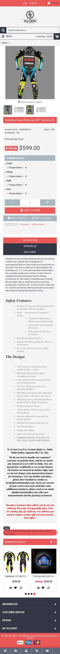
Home (4, 43)
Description (30, 240)
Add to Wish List (19, 218)
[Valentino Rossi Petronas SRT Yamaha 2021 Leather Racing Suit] (30, 72)
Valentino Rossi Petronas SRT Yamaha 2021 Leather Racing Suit (27, 532)
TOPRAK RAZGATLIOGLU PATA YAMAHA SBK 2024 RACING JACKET (44, 576)
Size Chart (30, 252)
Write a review (38, 224)
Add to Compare (43, 218)
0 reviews (24, 224)
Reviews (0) (30, 246)
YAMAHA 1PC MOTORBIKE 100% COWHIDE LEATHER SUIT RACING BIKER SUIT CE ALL (17, 576)
